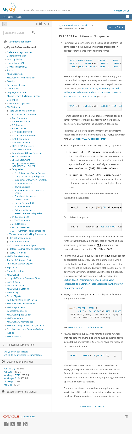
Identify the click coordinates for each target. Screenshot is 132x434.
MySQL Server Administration (21, 77)
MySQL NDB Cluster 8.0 (18, 288)
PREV (83, 406)
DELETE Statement (21, 121)
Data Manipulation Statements (24, 114)
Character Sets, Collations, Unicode (24, 96)
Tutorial (10, 70)
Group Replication (15, 271)
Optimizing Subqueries (25, 210)
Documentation (13, 17)
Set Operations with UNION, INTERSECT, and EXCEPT (25, 165)
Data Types (12, 99)
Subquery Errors (22, 206)
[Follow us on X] (12, 425)
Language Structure (16, 92)
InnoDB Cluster (14, 282)
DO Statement (19, 125)
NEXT (100, 406)
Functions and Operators (18, 103)
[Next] (49, 24)
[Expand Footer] (126, 417)
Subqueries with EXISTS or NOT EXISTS (29, 191)
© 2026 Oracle (28, 416)
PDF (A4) (7, 372)
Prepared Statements (19, 241)
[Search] (33, 33)
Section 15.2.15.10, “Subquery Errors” (86, 327)
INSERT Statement (20, 139)
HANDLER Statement (22, 132)
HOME (89, 406)
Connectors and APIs (17, 310)
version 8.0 (114, 27)
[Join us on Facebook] (6, 425)
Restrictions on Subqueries (28, 213)
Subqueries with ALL (24, 183)
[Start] (40, 24)
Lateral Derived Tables (25, 203)
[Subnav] (5, 56)
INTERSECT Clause (21, 142)
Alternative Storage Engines (20, 263)
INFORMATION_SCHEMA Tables (22, 300)
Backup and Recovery (17, 85)
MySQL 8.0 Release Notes (15, 351)
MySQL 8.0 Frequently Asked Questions (25, 325)
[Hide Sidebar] (4, 24)
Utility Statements (17, 252)
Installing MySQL (15, 59)
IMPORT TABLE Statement (24, 135)
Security (11, 81)
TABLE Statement (20, 216)
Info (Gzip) (8, 381)
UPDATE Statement (21, 220)
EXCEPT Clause (19, 128)
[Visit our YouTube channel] (25, 425)
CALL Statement (19, 118)
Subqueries (17, 169)
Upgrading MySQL (15, 63)
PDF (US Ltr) (9, 368)
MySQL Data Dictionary (18, 256)
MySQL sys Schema (16, 307)
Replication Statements (20, 238)
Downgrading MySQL (17, 66)
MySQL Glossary (15, 336)
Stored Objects (14, 296)
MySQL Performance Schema (21, 303)
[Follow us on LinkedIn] (19, 425)
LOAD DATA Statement (23, 146)
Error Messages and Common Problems (26, 329)
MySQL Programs (15, 73)
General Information (16, 55)
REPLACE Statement (21, 156)
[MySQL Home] (10, 7)
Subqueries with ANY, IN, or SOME (31, 179)
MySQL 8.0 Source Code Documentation (22, 355)
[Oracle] (11, 416)
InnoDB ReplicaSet (15, 285)
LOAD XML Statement (22, 149)
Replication (12, 267)
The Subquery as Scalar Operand (30, 173)
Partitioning (12, 292)
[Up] (44, 24)
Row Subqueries (22, 186)
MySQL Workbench (16, 318)
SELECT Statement (21, 159)
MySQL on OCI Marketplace (20, 321)
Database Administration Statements (27, 248)
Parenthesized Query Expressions (28, 153)
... (90, 25)
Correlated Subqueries (25, 196)
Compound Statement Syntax (23, 245)
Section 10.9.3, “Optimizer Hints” (89, 138)
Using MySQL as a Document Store (23, 278)
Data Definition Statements (22, 110)
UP (95, 406)
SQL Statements (14, 107)
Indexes (10, 332)
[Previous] (36, 24)
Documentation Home (19, 41)
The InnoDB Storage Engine (20, 260)
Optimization (13, 88)
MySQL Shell (13, 274)
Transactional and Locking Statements (27, 234)
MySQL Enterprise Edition (19, 314)
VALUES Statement (21, 227)
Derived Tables (22, 199)
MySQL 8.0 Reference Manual (73, 25)
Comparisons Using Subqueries (30, 176)
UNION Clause (19, 223)
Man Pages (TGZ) (11, 375)
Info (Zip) (7, 384)
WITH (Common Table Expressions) (29, 230)
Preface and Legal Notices (19, 52)
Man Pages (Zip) (11, 378)
